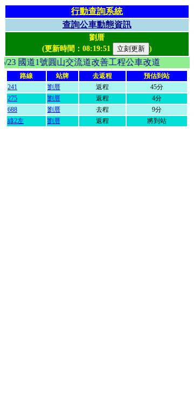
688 (12, 109)
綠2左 (16, 121)
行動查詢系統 (97, 11)
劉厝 (53, 87)
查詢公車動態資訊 (97, 24)
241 (12, 87)
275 (12, 98)
